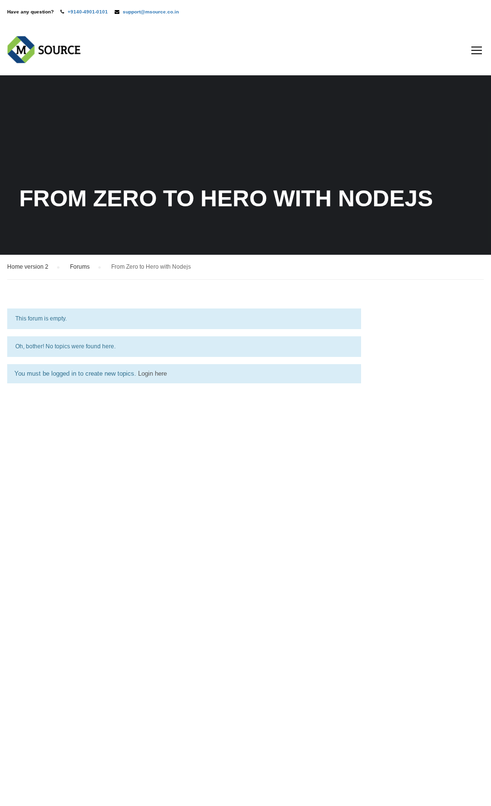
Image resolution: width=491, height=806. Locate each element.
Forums (80, 266)
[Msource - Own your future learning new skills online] (44, 54)
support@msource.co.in (151, 11)
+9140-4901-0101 (88, 11)
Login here (152, 373)
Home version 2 (27, 266)
